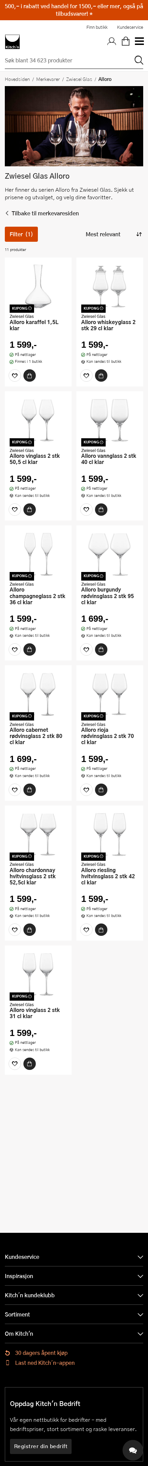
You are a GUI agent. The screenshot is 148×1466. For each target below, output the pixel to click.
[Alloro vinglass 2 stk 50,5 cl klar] (38, 420)
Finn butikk (96, 27)
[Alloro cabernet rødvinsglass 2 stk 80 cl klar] (38, 694)
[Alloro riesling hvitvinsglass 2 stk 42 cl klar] (109, 834)
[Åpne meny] (139, 42)
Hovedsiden (17, 78)
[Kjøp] (29, 375)
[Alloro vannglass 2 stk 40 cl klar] (109, 420)
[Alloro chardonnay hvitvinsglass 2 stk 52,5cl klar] (38, 834)
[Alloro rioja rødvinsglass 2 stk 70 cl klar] (109, 694)
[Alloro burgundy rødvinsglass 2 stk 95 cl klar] (109, 554)
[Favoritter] (15, 375)
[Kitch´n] (12, 41)
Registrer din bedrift (41, 1446)
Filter (21, 234)
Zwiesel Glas (79, 78)
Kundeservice (130, 27)
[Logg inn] (111, 42)
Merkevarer (48, 78)
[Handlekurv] (125, 42)
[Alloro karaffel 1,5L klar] (38, 286)
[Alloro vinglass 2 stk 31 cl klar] (38, 974)
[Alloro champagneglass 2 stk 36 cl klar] (38, 554)
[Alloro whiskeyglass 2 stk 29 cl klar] (109, 286)
